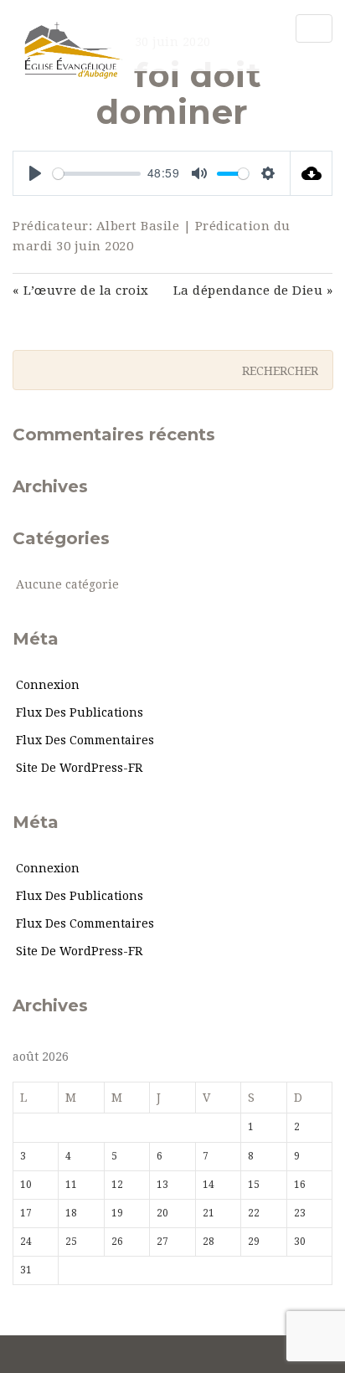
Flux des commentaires (85, 740)
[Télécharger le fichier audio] (311, 173)
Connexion (48, 685)
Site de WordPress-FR (79, 767)
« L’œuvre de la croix (81, 290)
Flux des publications (79, 712)
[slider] (97, 174)
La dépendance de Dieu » (252, 290)
